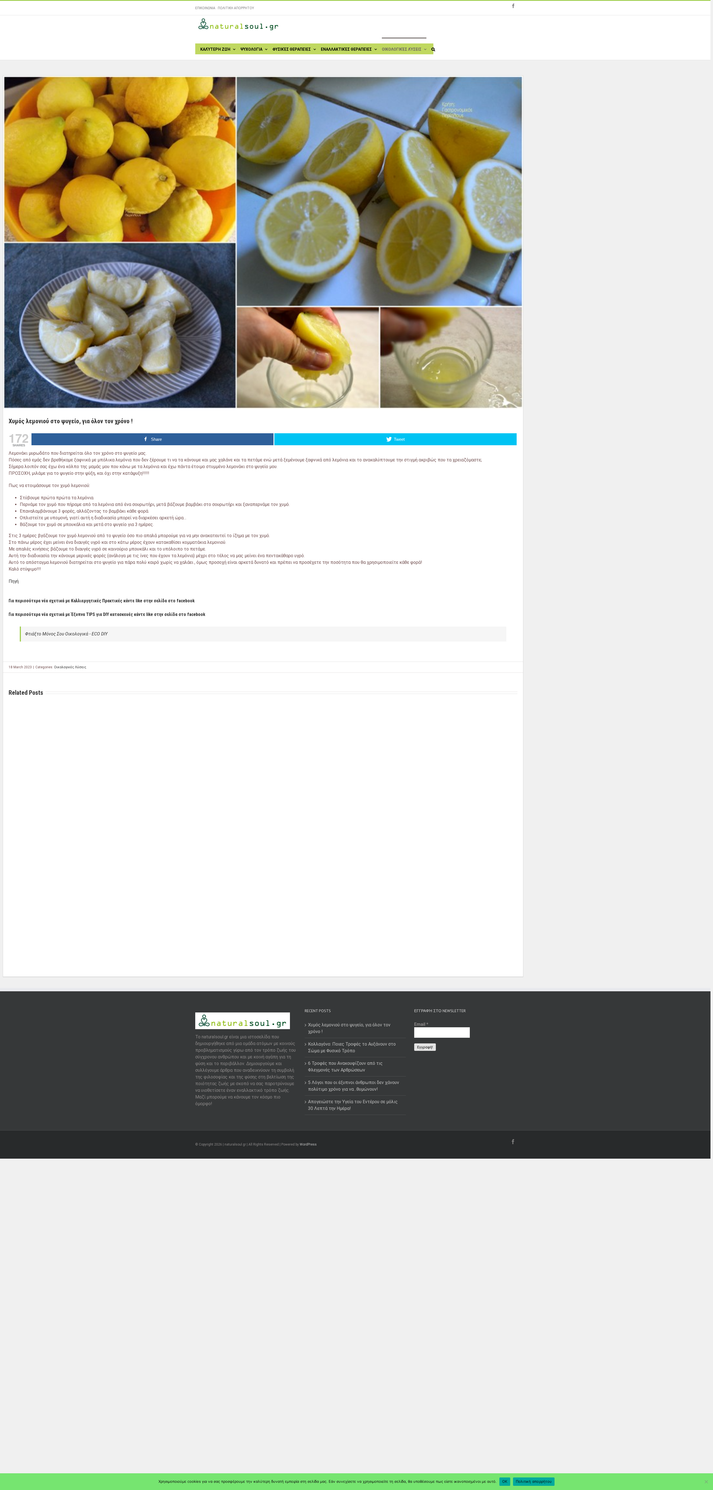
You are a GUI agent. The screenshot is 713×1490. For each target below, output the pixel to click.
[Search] (433, 49)
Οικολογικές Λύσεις (70, 667)
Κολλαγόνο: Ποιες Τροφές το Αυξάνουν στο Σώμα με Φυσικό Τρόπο (352, 1047)
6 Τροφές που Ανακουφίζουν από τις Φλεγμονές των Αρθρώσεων (345, 1067)
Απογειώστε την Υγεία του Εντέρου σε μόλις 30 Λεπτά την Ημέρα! (353, 1105)
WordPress (308, 1144)
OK (504, 1481)
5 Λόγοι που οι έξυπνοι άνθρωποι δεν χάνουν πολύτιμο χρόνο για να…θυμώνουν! (353, 1086)
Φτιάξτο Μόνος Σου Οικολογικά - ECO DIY (66, 634)
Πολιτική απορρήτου (534, 1481)
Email (421, 1024)
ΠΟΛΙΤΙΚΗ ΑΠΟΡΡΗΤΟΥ (236, 8)
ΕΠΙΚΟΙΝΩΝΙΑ (205, 8)
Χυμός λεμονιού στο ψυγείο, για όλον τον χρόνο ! (349, 1028)
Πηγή (14, 581)
